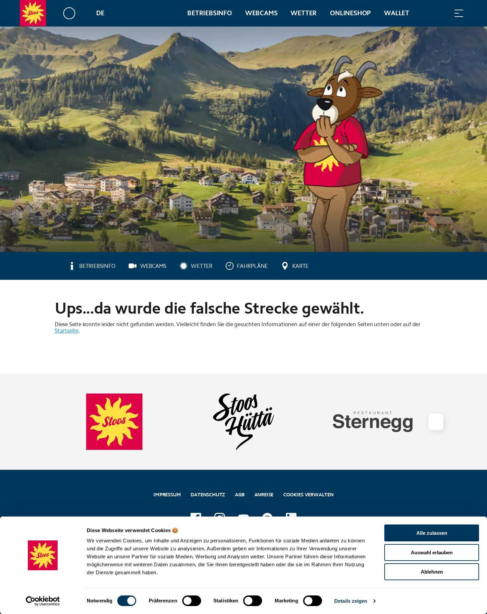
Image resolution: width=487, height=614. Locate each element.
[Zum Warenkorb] (425, 13)
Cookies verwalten (308, 494)
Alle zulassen (431, 533)
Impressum (167, 495)
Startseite (67, 330)
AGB (239, 495)
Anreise (264, 495)
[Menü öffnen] (459, 13)
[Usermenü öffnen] (73, 13)
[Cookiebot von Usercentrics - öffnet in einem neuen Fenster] (43, 601)
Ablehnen (432, 572)
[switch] (191, 600)
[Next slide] (435, 422)
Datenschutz (207, 495)
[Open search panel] (442, 13)
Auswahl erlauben (432, 552)
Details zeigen (350, 601)
